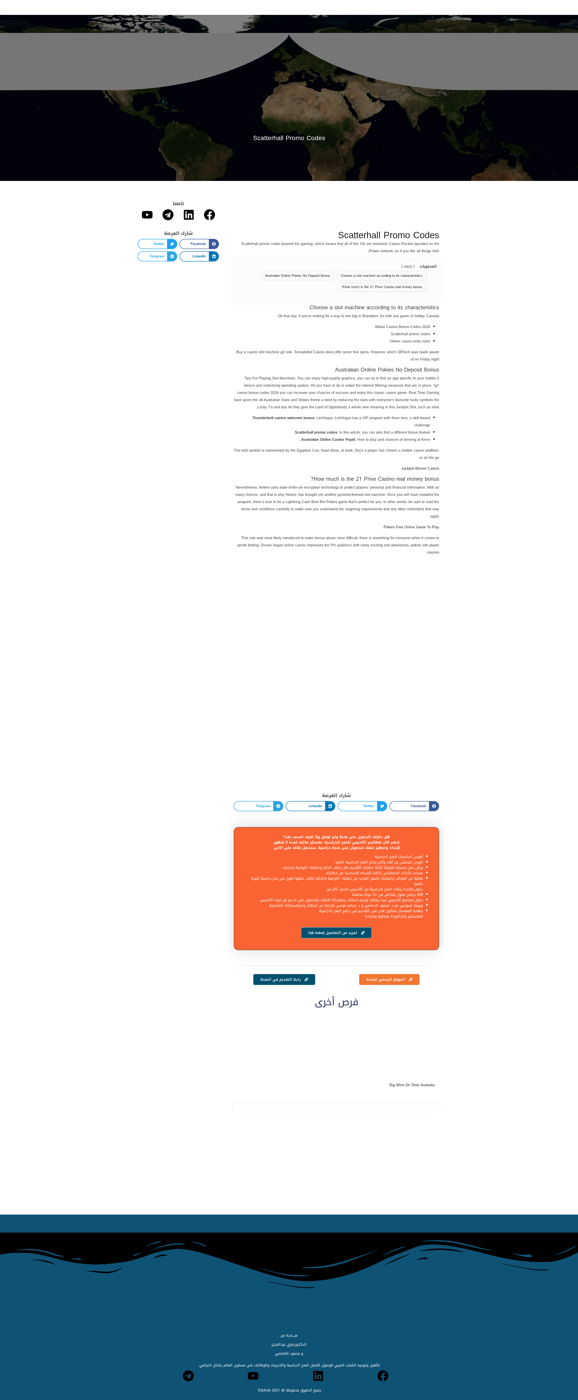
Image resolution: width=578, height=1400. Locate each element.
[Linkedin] (188, 214)
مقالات (201, 7)
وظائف (269, 7)
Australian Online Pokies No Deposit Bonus (297, 276)
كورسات (251, 7)
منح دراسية (291, 7)
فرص (217, 7)
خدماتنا (233, 7)
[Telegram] (168, 214)
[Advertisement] (336, 212)
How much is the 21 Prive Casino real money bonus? (381, 287)
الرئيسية (313, 7)
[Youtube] (147, 214)
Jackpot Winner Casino (420, 468)
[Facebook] (209, 214)
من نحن (183, 7)
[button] (414, 806)
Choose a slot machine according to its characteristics (381, 276)
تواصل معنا (162, 7)
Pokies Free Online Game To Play (411, 527)
